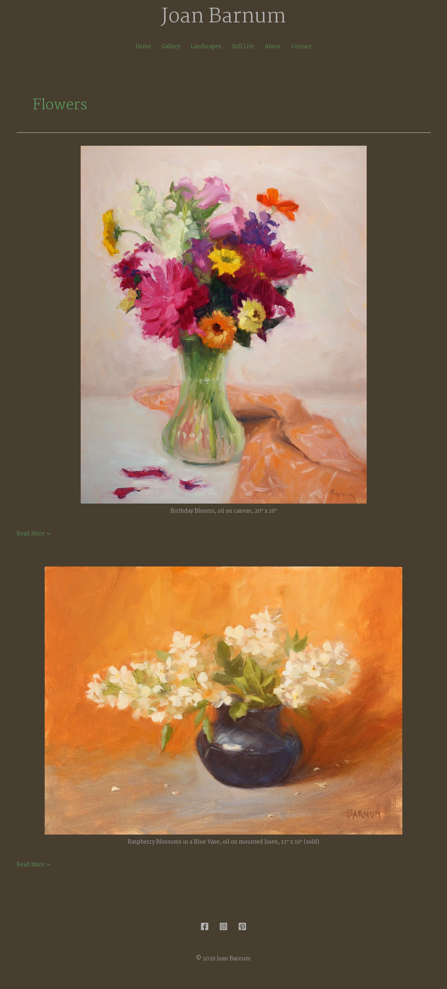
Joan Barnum (223, 17)
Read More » (34, 534)
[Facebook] (204, 926)
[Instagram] (223, 926)
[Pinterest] (242, 926)
